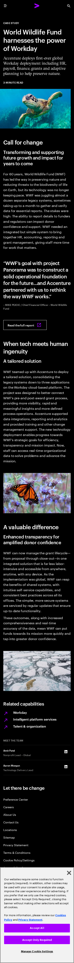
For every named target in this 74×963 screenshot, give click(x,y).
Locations (10, 830)
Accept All (37, 928)
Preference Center (15, 799)
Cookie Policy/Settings (18, 860)
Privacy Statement (15, 845)
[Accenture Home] (37, 6)
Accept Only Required (37, 940)
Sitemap (9, 837)
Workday (20, 712)
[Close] (69, 872)
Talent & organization (29, 726)
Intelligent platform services (35, 719)
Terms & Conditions (16, 852)
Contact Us (10, 822)
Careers (8, 807)
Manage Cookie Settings (37, 951)
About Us (9, 814)
